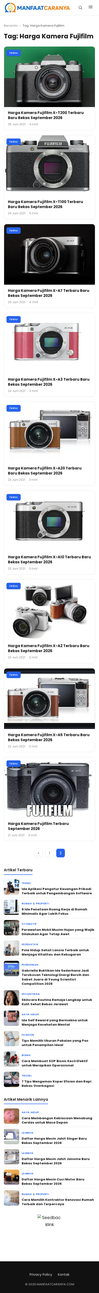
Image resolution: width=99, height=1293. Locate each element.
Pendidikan (30, 965)
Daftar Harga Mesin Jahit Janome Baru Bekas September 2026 (56, 1161)
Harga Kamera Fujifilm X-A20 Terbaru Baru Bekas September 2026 (45, 471)
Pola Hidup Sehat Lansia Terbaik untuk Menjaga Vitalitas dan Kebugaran (55, 952)
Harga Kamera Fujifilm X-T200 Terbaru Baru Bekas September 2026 (46, 115)
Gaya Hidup (30, 1014)
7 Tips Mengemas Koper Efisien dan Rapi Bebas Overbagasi (56, 1083)
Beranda (11, 25)
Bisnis (26, 1055)
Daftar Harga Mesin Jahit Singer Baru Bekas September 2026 (54, 1140)
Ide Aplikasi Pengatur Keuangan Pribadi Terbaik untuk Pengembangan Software (57, 891)
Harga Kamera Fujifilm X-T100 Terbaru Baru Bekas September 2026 (45, 204)
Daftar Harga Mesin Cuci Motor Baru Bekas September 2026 (53, 1181)
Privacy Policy (41, 1274)
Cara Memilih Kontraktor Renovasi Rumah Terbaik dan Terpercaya (58, 1201)
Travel (27, 1075)
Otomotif (29, 924)
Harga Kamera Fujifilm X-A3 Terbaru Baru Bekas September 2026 (49, 382)
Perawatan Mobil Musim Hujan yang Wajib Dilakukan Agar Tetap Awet (58, 931)
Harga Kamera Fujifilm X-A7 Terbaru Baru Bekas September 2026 (48, 293)
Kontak (63, 1274)
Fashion (28, 1035)
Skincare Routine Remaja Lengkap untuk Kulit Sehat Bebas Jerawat (57, 1002)
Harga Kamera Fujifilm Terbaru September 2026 (38, 826)
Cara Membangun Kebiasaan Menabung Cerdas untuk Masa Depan (57, 1120)
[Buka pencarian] (80, 7)
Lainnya (27, 1133)
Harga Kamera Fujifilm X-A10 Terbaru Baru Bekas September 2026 (49, 559)
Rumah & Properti (35, 903)
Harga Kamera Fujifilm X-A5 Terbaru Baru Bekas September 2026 (49, 737)
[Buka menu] (90, 7)
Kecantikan (30, 994)
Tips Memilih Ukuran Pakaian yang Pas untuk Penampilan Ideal (55, 1042)
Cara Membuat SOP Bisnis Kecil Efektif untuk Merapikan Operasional (55, 1063)
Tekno (13, 53)
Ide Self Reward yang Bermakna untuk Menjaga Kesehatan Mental (55, 1022)
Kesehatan (30, 944)
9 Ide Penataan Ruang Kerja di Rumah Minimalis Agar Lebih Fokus (54, 911)
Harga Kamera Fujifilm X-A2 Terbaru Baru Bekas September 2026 (48, 648)
